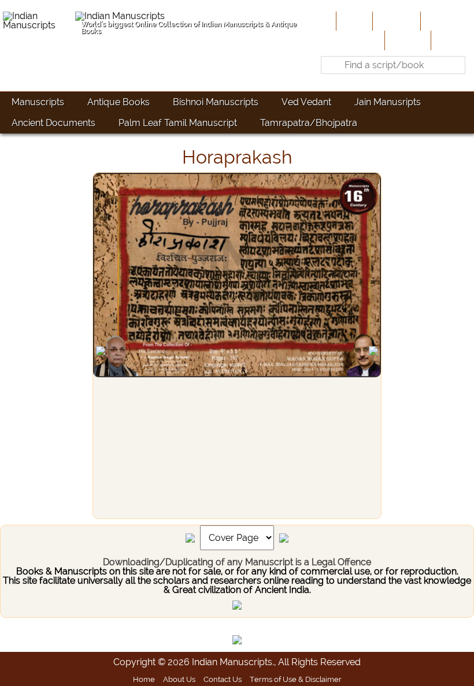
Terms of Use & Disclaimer (296, 679)
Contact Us (222, 679)
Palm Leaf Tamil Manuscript (177, 122)
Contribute (446, 20)
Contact (451, 40)
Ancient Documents (53, 122)
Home (353, 20)
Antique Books (118, 102)
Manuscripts (38, 102)
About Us (395, 20)
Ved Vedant (306, 102)
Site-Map (407, 40)
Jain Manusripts (387, 102)
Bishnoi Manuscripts (215, 102)
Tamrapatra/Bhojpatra (308, 122)
